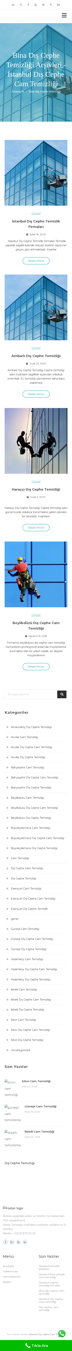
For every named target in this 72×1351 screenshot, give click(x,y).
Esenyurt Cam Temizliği (26, 888)
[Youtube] (36, 4)
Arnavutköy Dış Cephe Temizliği (31, 727)
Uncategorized (20, 1050)
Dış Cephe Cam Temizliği (27, 868)
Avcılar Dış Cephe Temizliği (28, 757)
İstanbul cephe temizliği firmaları (49, 1284)
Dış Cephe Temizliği (23, 878)
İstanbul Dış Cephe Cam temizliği (51, 1300)
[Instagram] (21, 4)
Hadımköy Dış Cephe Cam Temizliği (34, 969)
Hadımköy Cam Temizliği (27, 959)
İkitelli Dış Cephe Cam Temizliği (31, 999)
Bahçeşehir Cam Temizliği (27, 767)
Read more (36, 260)
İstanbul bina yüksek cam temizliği (52, 1276)
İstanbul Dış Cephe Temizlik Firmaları (36, 224)
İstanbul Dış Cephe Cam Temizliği (47, 1334)
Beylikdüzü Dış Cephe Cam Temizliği (36, 625)
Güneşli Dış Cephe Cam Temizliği (32, 939)
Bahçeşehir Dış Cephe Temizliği (31, 787)
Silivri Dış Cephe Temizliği (27, 1040)
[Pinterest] (43, 4)
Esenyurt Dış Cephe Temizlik (29, 908)
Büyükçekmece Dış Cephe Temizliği (34, 848)
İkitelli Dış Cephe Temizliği (27, 1009)
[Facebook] (28, 4)
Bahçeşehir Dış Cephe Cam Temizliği (34, 777)
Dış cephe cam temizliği (48, 1309)
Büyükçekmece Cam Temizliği (30, 828)
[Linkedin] (13, 4)
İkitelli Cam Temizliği (24, 989)
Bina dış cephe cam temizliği (51, 1292)
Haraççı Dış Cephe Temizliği (36, 489)
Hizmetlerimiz (11, 1276)
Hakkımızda (10, 1271)
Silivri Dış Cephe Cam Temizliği (30, 1030)
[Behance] (58, 4)
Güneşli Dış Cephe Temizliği (28, 949)
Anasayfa (17, 91)
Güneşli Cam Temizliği (25, 929)
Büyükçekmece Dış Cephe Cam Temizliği (37, 838)
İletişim (7, 1282)
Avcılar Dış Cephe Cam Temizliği (31, 747)
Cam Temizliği (20, 858)
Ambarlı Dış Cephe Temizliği (36, 356)
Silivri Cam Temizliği (23, 1020)
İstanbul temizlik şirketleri (49, 1267)
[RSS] (18, 1242)
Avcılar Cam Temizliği (24, 737)
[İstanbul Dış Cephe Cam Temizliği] (18, 16)
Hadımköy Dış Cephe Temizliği (30, 979)
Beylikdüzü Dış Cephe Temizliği (31, 818)
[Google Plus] (12, 1242)
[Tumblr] (51, 4)
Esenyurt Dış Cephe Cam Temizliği (33, 898)
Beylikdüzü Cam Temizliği (27, 797)
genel (36, 213)
